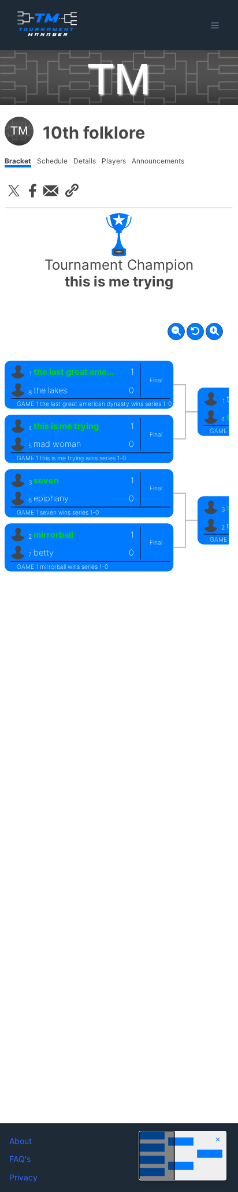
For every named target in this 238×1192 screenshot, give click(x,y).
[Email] (51, 190)
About (20, 1141)
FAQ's (20, 1159)
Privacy (23, 1177)
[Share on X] (14, 190)
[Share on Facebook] (32, 190)
